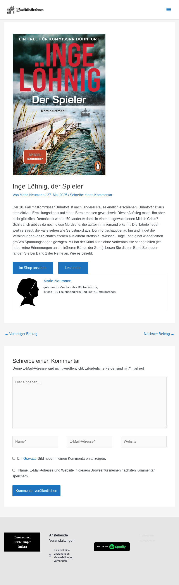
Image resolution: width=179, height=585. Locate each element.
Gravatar (30, 458)
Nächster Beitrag (159, 334)
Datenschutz (147, 541)
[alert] (67, 555)
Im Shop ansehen (32, 268)
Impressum (146, 535)
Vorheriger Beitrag (21, 334)
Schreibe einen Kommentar (91, 195)
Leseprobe (73, 268)
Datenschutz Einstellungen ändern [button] (22, 542)
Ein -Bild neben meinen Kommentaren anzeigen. (61, 458)
